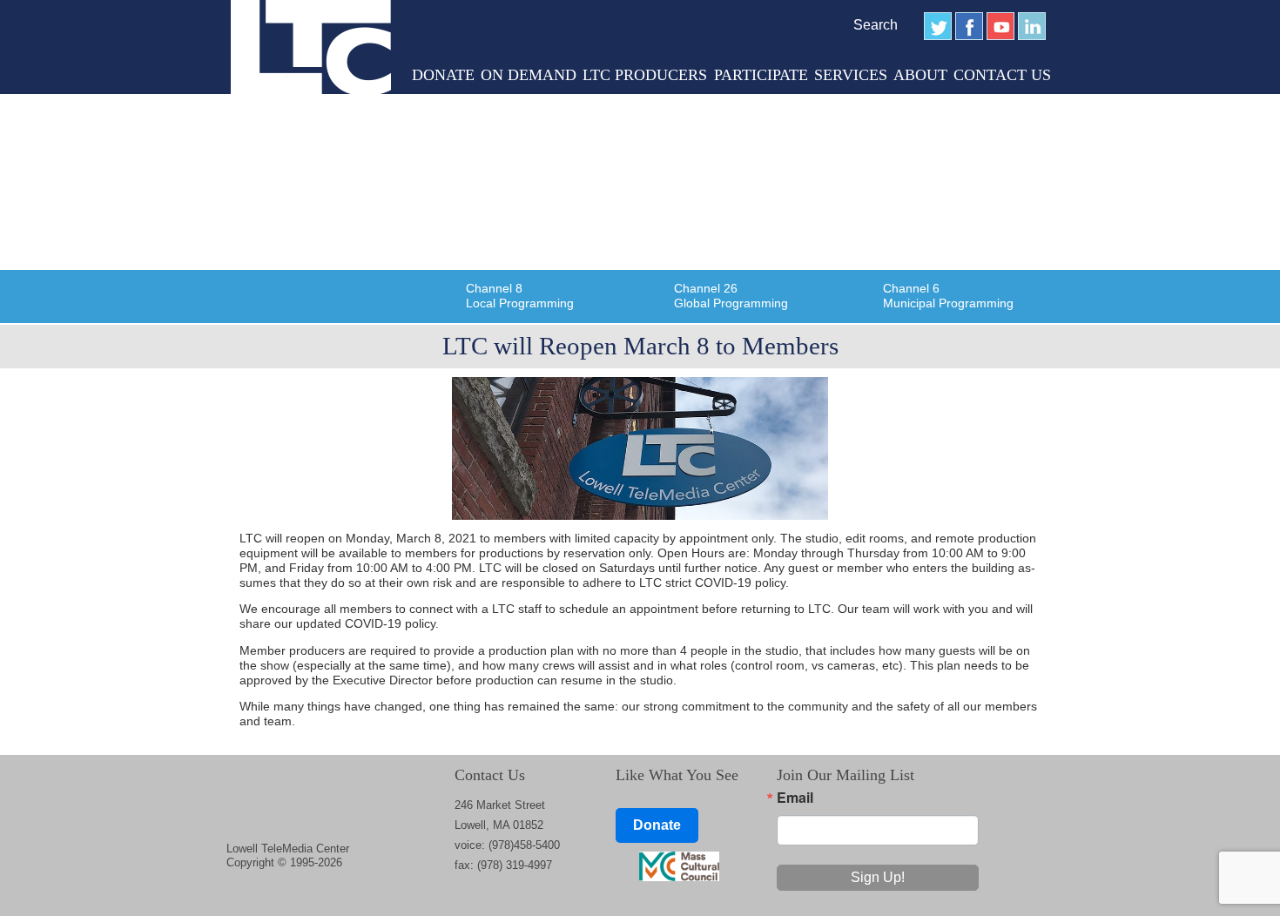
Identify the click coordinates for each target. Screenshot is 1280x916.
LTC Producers (645, 75)
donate (443, 75)
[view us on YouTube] (1000, 26)
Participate (761, 75)
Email (795, 798)
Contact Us (1002, 75)
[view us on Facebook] (969, 26)
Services (850, 75)
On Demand (528, 75)
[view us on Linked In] (1032, 26)
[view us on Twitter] (938, 26)
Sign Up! (878, 877)
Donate (657, 825)
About (920, 75)
